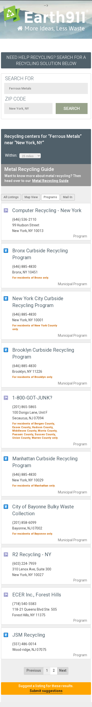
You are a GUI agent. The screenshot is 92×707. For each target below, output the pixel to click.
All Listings (11, 197)
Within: (12, 155)
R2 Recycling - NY (31, 554)
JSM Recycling (28, 635)
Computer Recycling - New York (46, 210)
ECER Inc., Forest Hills (36, 595)
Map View (31, 197)
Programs (50, 197)
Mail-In (67, 197)
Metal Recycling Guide (50, 181)
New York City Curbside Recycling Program (37, 302)
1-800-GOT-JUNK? (32, 398)
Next (62, 670)
